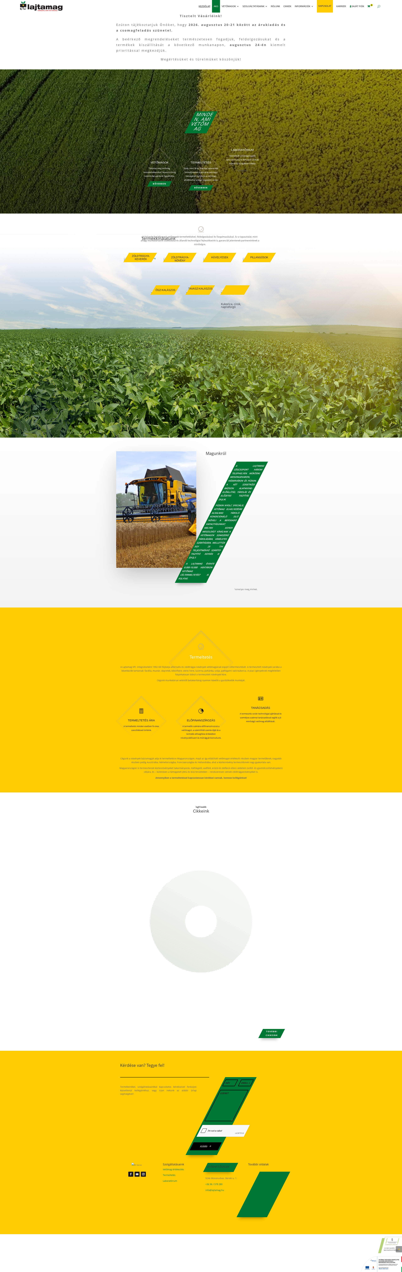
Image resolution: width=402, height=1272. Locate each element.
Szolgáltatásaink (253, 6)
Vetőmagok (229, 6)
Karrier (341, 6)
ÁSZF (261, 1175)
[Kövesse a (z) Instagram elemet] (143, 1174)
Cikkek (287, 6)
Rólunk (275, 6)
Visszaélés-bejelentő (252, 1213)
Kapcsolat (324, 6)
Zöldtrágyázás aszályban (141, 1004)
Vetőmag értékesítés (173, 1169)
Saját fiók (358, 6)
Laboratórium (170, 1180)
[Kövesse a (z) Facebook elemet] (130, 1174)
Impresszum (258, 1191)
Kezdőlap (204, 6)
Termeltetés (169, 1175)
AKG (216, 6)
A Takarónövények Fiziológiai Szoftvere (151, 829)
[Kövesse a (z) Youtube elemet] (137, 1174)
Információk (302, 6)
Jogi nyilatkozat (258, 1197)
